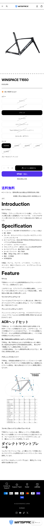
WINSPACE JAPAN (24, 503)
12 (10, 74)
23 (31, 74)
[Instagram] (16, 513)
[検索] (7, 6)
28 (40, 74)
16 (17, 74)
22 (29, 74)
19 (23, 74)
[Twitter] (27, 513)
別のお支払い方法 (22, 178)
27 (38, 74)
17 (19, 74)
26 (36, 74)
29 (42, 74)
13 (11, 74)
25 (34, 74)
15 (15, 74)
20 (25, 74)
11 (8, 74)
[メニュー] (2, 6)
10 (6, 74)
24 (32, 74)
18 (21, 74)
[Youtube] (20, 513)
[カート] (41, 6)
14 (13, 74)
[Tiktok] (24, 513)
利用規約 (22, 508)
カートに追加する (30, 168)
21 (27, 74)
